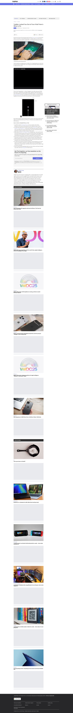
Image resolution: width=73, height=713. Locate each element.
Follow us (36, 34)
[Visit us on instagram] (47, 1)
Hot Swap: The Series (42, 18)
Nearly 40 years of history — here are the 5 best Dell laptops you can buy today (52, 116)
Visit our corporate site (50, 695)
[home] (13, 4)
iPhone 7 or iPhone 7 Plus (24, 132)
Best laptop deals (52, 18)
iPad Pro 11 (23, 128)
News (15, 28)
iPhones (18, 21)
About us (26, 705)
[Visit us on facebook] (42, 1)
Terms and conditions (17, 702)
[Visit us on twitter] (44, 1)
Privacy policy (38, 702)
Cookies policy (50, 702)
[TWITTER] (19, 172)
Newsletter (41, 34)
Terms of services (26, 161)
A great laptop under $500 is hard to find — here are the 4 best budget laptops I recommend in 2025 (52, 112)
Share (16, 34)
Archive (37, 705)
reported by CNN (18, 94)
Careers (49, 705)
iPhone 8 (35, 127)
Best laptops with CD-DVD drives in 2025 (52, 131)
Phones (15, 21)
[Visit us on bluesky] (46, 1)
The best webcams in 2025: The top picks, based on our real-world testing (53, 121)
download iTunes (25, 124)
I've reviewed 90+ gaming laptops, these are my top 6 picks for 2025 (52, 126)
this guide (24, 147)
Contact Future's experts (29, 702)
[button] (59, 1)
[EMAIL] (21, 172)
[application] (29, 78)
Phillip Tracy (21, 170)
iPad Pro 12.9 (17, 128)
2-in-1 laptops (22, 18)
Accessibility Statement (18, 705)
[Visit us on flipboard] (49, 1)
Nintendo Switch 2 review (32, 18)
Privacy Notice (17, 161)
